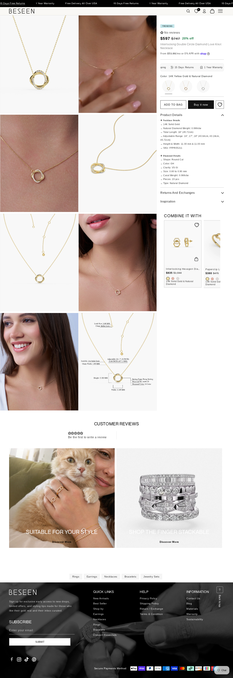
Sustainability (194, 619)
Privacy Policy (148, 598)
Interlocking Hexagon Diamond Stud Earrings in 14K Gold (183, 268)
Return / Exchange (151, 608)
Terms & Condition (151, 614)
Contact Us (193, 598)
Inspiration (167, 201)
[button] (188, 11)
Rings (75, 576)
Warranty (192, 614)
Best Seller (100, 603)
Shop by (98, 608)
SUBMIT (39, 642)
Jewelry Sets (151, 576)
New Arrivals (101, 598)
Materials (192, 608)
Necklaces (110, 576)
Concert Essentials (105, 634)
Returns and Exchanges (177, 192)
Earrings (92, 576)
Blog (189, 603)
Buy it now (201, 104)
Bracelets (130, 576)
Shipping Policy (149, 603)
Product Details (171, 115)
